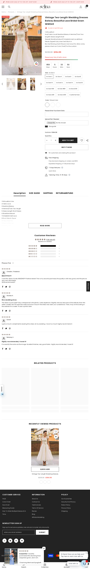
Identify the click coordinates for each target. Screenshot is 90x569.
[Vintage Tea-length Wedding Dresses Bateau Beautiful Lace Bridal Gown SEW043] (45, 447)
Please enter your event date (55, 111)
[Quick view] (56, 437)
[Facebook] (4, 541)
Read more (45, 226)
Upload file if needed (52, 119)
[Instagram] (10, 541)
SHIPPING (48, 193)
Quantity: (48, 136)
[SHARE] (86, 140)
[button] (2, 84)
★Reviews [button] (88, 286)
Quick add (45, 469)
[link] (15, 407)
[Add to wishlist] (82, 140)
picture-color (41, 482)
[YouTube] (22, 541)
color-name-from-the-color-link (48, 482)
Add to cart (68, 140)
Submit (42, 532)
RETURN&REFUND (64, 193)
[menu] (3, 7)
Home (4, 12)
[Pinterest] (16, 541)
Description (20, 193)
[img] (6, 269)
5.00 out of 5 (50, 240)
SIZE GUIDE (34, 193)
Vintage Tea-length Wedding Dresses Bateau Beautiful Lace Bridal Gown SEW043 (45, 474)
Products (11, 12)
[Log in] (81, 7)
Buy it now (67, 147)
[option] (22, 45)
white (45, 482)
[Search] (9, 7)
